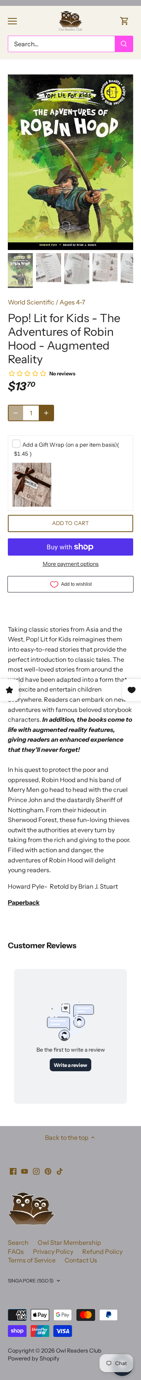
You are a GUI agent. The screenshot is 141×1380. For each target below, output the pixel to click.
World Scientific (31, 302)
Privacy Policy (53, 1251)
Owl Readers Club (78, 1350)
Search (18, 1242)
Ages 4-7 (72, 302)
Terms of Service (32, 1260)
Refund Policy (102, 1251)
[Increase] (46, 413)
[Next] (123, 162)
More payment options (71, 564)
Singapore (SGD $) (31, 1281)
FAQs (16, 1251)
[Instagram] (36, 1170)
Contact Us (81, 1260)
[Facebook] (13, 1170)
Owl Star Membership (69, 1242)
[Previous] (17, 162)
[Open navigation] (12, 21)
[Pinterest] (48, 1170)
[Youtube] (24, 1170)
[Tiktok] (59, 1170)
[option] (70, 162)
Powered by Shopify (34, 1358)
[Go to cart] (124, 20)
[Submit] (124, 44)
